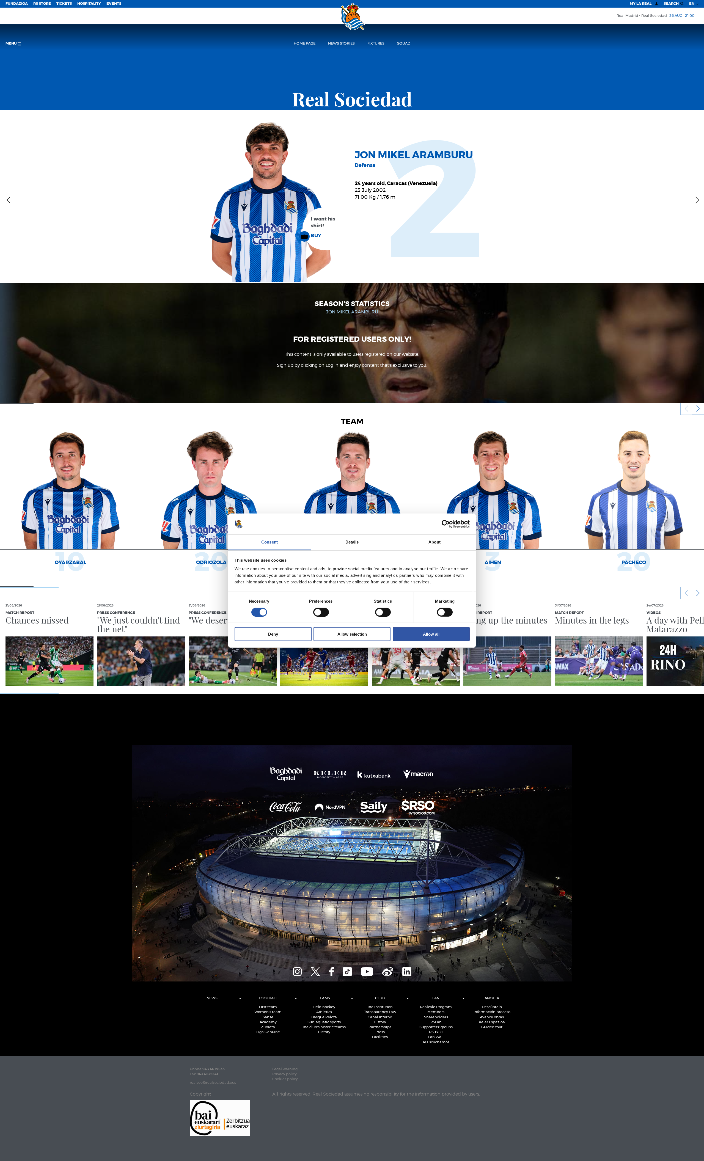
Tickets (64, 3)
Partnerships (380, 1027)
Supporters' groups (436, 1027)
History (324, 1032)
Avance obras (492, 1017)
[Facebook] (331, 970)
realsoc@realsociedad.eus (213, 1083)
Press (380, 1032)
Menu (12, 43)
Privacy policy (284, 1074)
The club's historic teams (324, 1027)
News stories (341, 43)
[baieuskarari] (220, 1117)
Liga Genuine (268, 1032)
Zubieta (268, 1027)
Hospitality (89, 3)
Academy (268, 1022)
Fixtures (375, 43)
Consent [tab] (269, 542)
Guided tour (491, 1027)
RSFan (436, 1022)
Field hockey (324, 1007)
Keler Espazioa (492, 1022)
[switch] (321, 612)
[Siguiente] (695, 200)
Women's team (268, 1012)
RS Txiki (436, 1032)
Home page (304, 43)
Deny (273, 634)
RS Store (42, 3)
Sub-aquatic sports (324, 1022)
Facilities (380, 1037)
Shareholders (436, 1017)
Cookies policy (285, 1079)
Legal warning (285, 1069)
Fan (435, 998)
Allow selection (352, 634)
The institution (380, 1007)
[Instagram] (297, 970)
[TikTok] (347, 970)
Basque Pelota (324, 1017)
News (212, 998)
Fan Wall (436, 1037)
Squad (403, 43)
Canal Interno (380, 1017)
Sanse (268, 1017)
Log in (332, 365)
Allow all (431, 634)
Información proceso (492, 1012)
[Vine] (387, 970)
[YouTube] (367, 970)
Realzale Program (436, 1007)
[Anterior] (8, 200)
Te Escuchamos (435, 1042)
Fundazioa (17, 3)
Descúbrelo (492, 1007)
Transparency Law (380, 1012)
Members (435, 1012)
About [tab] (434, 542)
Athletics (324, 1012)
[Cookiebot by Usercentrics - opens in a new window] (446, 524)
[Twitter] (315, 970)
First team (268, 1007)
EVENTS (113, 3)
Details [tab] (352, 542)
